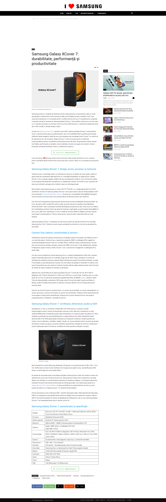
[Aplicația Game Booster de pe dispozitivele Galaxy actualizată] (107, 111)
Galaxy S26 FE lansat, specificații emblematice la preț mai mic (118, 94)
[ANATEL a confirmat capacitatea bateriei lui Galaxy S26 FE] (107, 147)
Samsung (75, 475)
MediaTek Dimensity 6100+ (64, 475)
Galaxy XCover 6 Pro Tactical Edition (44, 385)
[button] (132, 13)
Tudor (105, 98)
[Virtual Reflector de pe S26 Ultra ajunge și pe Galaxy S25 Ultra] (107, 138)
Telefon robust (46, 478)
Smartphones (36, 478)
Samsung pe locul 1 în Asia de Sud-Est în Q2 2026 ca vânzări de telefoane (124, 156)
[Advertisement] (83, 34)
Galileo (83, 278)
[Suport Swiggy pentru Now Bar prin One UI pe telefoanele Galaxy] (107, 129)
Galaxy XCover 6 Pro (47, 131)
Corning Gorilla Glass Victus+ (52, 194)
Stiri (38, 18)
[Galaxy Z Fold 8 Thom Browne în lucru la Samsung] (107, 120)
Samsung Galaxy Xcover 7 (87, 475)
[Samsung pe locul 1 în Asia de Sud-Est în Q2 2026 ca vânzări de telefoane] (107, 156)
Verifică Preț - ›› (66, 152)
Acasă (33, 18)
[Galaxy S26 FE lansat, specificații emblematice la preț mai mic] (118, 83)
